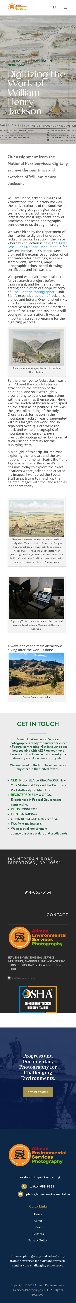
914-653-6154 (38, 892)
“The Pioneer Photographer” (34, 292)
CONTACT (57, 915)
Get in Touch (38, 724)
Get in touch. (38, 1092)
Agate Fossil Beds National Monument (37, 245)
